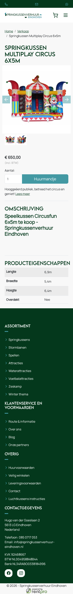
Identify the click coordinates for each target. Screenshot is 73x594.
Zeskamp (15, 386)
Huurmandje (45, 179)
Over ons (15, 429)
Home (9, 31)
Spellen (14, 355)
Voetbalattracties (21, 378)
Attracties (16, 363)
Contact (14, 491)
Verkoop (23, 31)
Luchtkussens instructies (27, 499)
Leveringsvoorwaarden (25, 483)
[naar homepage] (23, 15)
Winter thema (18, 394)
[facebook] (8, 573)
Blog (12, 437)
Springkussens (19, 340)
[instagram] (21, 573)
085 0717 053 (28, 537)
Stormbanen (17, 347)
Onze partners (19, 445)
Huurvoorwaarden (21, 467)
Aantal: (10, 170)
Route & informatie (22, 421)
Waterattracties (20, 371)
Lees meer (22, 194)
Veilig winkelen (19, 475)
